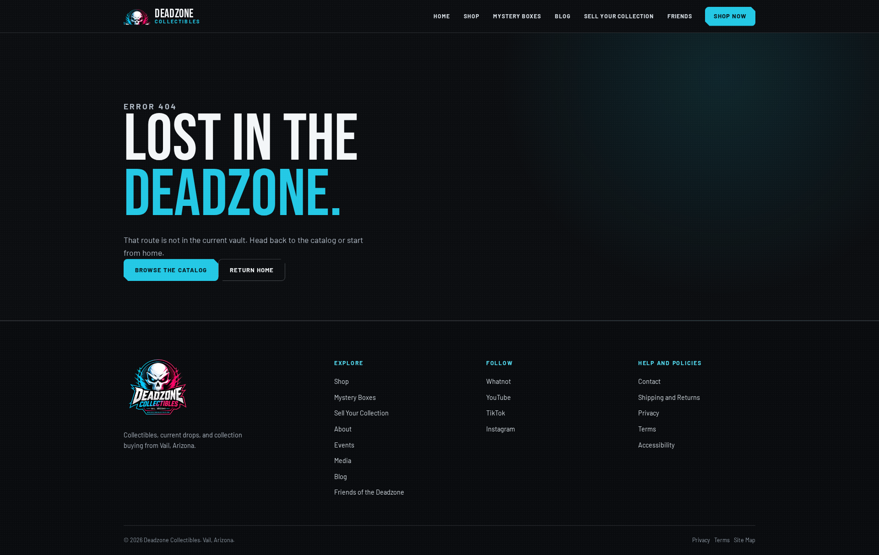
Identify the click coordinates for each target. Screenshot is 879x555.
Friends (679, 16)
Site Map (744, 540)
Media (342, 460)
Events (344, 445)
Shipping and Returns (669, 397)
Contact (649, 381)
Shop (471, 16)
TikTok (495, 413)
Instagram (500, 429)
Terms (647, 429)
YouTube (498, 397)
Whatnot (498, 381)
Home (442, 16)
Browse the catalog (171, 270)
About (343, 429)
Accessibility (656, 445)
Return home (252, 270)
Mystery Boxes (517, 16)
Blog (562, 16)
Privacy (648, 413)
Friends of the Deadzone (369, 492)
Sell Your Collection (618, 16)
